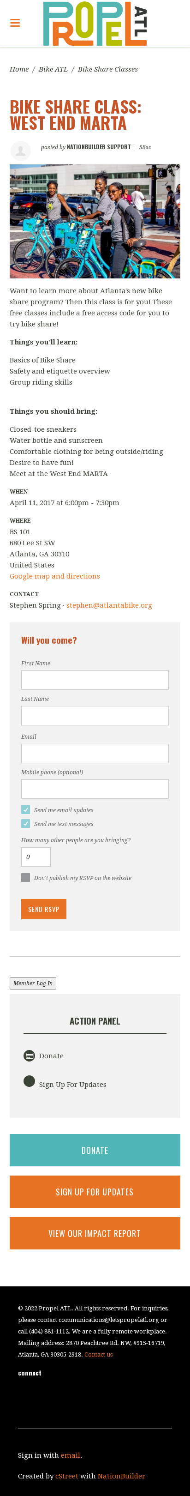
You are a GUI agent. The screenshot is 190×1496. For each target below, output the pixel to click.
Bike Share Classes (108, 69)
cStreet (66, 1476)
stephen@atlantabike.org (109, 605)
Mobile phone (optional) (52, 772)
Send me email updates (64, 810)
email (70, 1455)
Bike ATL (53, 69)
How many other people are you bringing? (76, 840)
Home (19, 69)
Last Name (35, 699)
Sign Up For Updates (72, 1084)
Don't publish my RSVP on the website (82, 878)
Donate (50, 1056)
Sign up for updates (95, 1192)
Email (28, 737)
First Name (35, 663)
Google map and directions (55, 576)
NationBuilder (121, 1476)
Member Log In (33, 983)
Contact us (98, 1354)
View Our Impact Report (94, 1233)
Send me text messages (64, 824)
